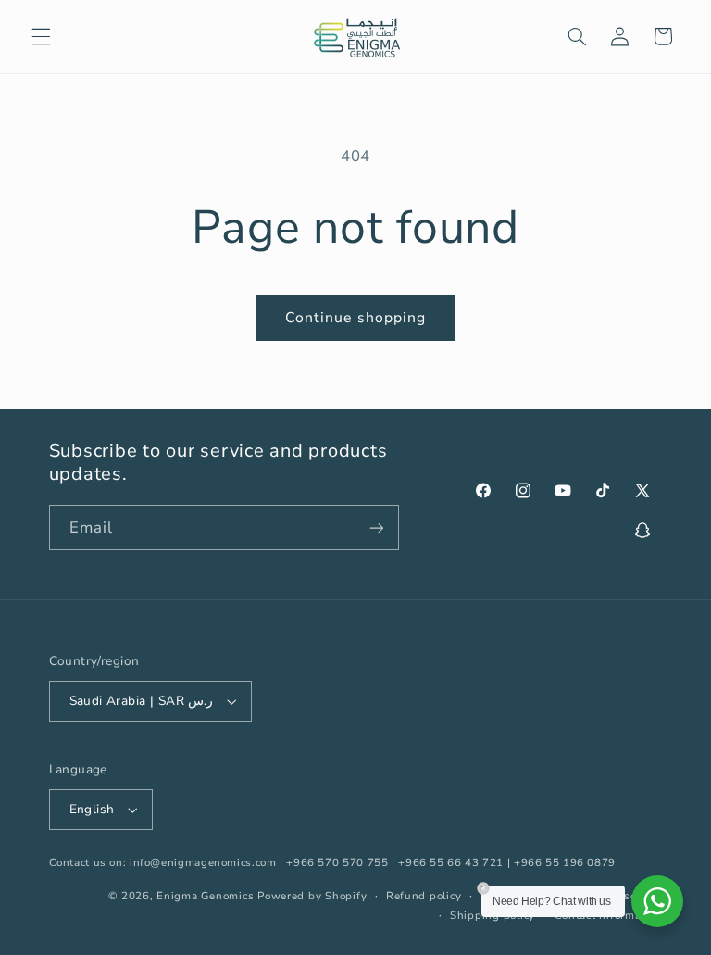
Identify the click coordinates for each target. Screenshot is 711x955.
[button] (40, 36)
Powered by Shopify (312, 895)
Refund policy (424, 895)
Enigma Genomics (205, 895)
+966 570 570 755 (337, 862)
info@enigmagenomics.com (203, 862)
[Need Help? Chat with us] (657, 901)
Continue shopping (355, 318)
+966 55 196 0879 (565, 862)
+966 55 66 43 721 (451, 862)
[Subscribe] (376, 527)
